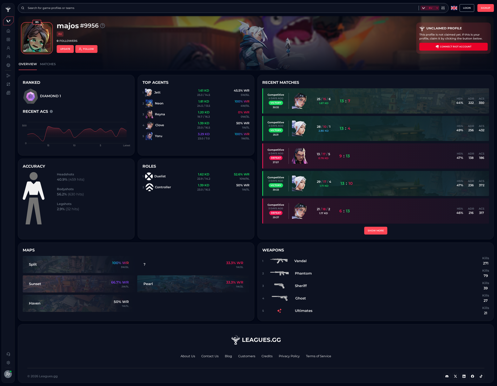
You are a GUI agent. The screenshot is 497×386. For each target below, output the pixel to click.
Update (65, 48)
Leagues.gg (261, 339)
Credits (267, 356)
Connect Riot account (455, 46)
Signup (485, 7)
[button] (8, 21)
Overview (28, 64)
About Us (188, 356)
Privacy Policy (289, 356)
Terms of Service (318, 356)
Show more (376, 230)
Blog (228, 356)
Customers (246, 356)
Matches (48, 64)
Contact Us (210, 356)
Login (467, 7)
